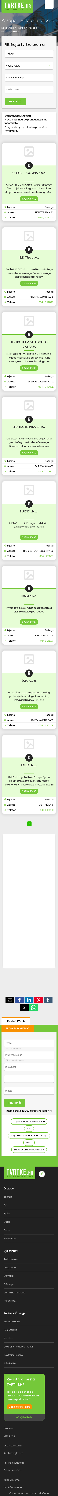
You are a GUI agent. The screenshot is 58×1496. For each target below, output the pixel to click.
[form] (29, 72)
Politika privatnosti (14, 1463)
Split (29, 1128)
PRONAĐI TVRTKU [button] (15, 1021)
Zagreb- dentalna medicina (29, 1121)
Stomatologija (12, 1321)
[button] (49, 4)
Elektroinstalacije (13, 1355)
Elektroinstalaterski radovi (18, 1346)
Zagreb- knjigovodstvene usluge (29, 1135)
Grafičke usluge (13, 1487)
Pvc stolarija (10, 1330)
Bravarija (9, 1276)
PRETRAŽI (15, 101)
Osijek (7, 1222)
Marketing (9, 1436)
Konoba (8, 1338)
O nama (8, 1428)
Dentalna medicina (14, 1292)
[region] (29, 881)
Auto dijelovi (11, 1259)
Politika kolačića (12, 1470)
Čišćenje (9, 1284)
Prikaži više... (10, 1238)
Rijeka (29, 1142)
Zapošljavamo (12, 1480)
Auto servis (10, 1267)
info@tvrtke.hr (24, 1417)
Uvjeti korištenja (13, 1445)
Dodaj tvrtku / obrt (19, 1407)
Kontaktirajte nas (13, 1453)
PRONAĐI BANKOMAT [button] (17, 1028)
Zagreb (8, 1197)
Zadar (7, 1230)
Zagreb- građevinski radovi (29, 1149)
